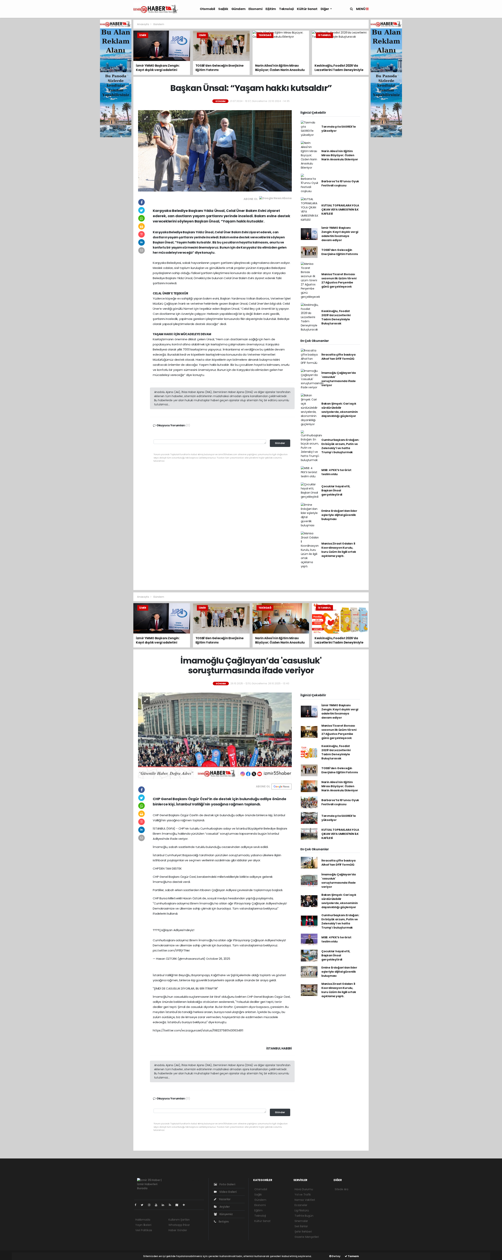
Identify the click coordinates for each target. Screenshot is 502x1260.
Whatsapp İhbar (179, 1225)
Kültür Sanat (307, 9)
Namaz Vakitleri (305, 1200)
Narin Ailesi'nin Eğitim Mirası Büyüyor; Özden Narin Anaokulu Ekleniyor (339, 155)
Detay (335, 1256)
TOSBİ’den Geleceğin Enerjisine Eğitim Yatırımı (339, 252)
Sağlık (223, 9)
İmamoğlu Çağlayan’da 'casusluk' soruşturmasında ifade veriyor (338, 379)
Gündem (238, 9)
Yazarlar (224, 1199)
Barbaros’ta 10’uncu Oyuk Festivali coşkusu (340, 183)
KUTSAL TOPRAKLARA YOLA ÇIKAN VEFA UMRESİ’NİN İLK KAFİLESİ (340, 209)
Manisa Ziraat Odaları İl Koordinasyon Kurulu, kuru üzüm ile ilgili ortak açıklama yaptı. (338, 550)
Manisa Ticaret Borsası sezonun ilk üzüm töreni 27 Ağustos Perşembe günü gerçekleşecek (338, 280)
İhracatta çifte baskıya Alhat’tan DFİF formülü (338, 357)
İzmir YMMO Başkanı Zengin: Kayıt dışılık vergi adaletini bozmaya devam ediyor (339, 234)
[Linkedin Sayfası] (164, 1205)
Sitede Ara (341, 1189)
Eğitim (271, 9)
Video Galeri (227, 1192)
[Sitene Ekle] (185, 1205)
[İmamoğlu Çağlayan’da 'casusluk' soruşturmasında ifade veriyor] (215, 735)
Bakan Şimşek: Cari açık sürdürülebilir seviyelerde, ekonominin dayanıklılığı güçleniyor (339, 410)
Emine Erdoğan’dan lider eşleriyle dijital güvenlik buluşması (339, 515)
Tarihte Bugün (304, 1216)
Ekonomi (255, 9)
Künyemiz (226, 1214)
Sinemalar (301, 1221)
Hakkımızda (142, 1220)
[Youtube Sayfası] (157, 1205)
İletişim (223, 1222)
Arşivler (224, 1207)
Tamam (353, 1256)
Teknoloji (286, 9)
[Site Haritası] (178, 1205)
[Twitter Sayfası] (143, 1205)
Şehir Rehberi (303, 1232)
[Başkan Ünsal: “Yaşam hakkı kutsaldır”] (215, 151)
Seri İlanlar (301, 1226)
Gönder (280, 443)
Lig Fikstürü (302, 1210)
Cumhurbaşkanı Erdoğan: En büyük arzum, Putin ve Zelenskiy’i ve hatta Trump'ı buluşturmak (340, 446)
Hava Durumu (304, 1189)
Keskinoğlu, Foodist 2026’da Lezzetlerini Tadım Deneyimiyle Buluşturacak (336, 317)
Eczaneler (301, 1205)
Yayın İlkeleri (143, 1225)
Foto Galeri (227, 1184)
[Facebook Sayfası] (137, 1205)
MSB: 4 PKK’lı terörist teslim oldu (336, 472)
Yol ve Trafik (303, 1194)
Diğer (325, 9)
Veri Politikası (143, 1230)
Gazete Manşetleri (307, 1237)
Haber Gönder (177, 1230)
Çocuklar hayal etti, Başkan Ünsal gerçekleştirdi (335, 490)
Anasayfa (143, 24)
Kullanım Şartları (179, 1220)
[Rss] (171, 1205)
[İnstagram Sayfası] (151, 1205)
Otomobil (207, 9)
